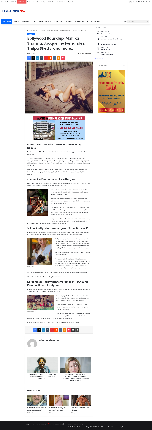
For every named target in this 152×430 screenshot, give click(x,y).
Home (30, 30)
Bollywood (7, 21)
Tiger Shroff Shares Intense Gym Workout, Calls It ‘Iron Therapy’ (80, 409)
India (41, 21)
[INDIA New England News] (13, 11)
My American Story (106, 34)
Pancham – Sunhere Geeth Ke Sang (111, 39)
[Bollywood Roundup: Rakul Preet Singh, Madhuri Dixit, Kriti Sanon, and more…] (59, 400)
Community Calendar (121, 427)
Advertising (86, 427)
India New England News (49, 340)
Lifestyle (48, 21)
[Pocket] (63, 58)
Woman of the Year (81, 21)
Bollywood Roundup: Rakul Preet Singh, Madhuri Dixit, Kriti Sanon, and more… (57, 409)
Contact (79, 427)
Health (34, 21)
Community (26, 21)
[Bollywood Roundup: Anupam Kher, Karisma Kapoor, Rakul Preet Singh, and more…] (37, 400)
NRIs (61, 21)
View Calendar (99, 58)
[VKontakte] (54, 58)
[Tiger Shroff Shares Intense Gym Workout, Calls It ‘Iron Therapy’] (81, 400)
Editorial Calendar (95, 427)
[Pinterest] (46, 58)
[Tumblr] (41, 58)
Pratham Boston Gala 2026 (108, 44)
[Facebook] (29, 58)
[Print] (77, 330)
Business (16, 21)
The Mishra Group (78, 424)
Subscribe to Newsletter (107, 427)
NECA (56, 21)
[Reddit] (50, 58)
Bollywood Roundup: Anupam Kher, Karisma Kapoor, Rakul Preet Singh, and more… (36, 409)
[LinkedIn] (37, 58)
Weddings (68, 21)
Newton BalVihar (105, 49)
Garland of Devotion (107, 54)
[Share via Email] (73, 330)
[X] (33, 58)
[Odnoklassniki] (58, 58)
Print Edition (95, 21)
